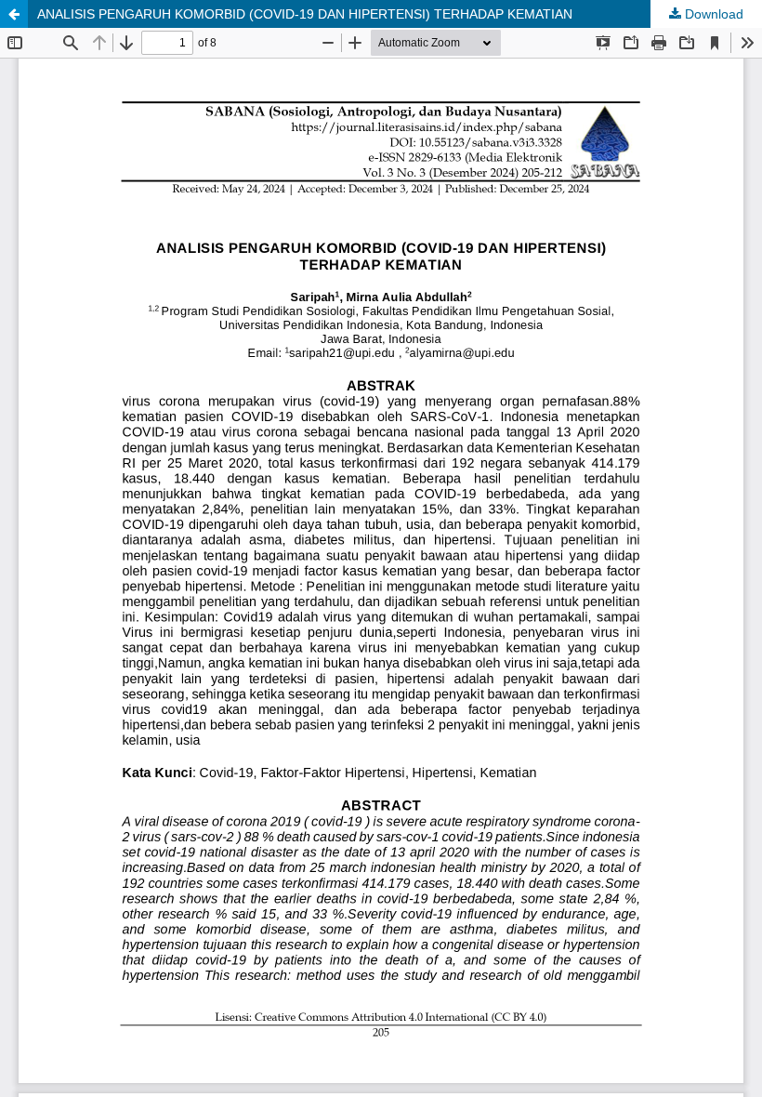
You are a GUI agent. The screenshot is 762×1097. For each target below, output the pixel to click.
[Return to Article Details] (14, 14)
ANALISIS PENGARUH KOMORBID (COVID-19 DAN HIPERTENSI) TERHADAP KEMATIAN (304, 14)
